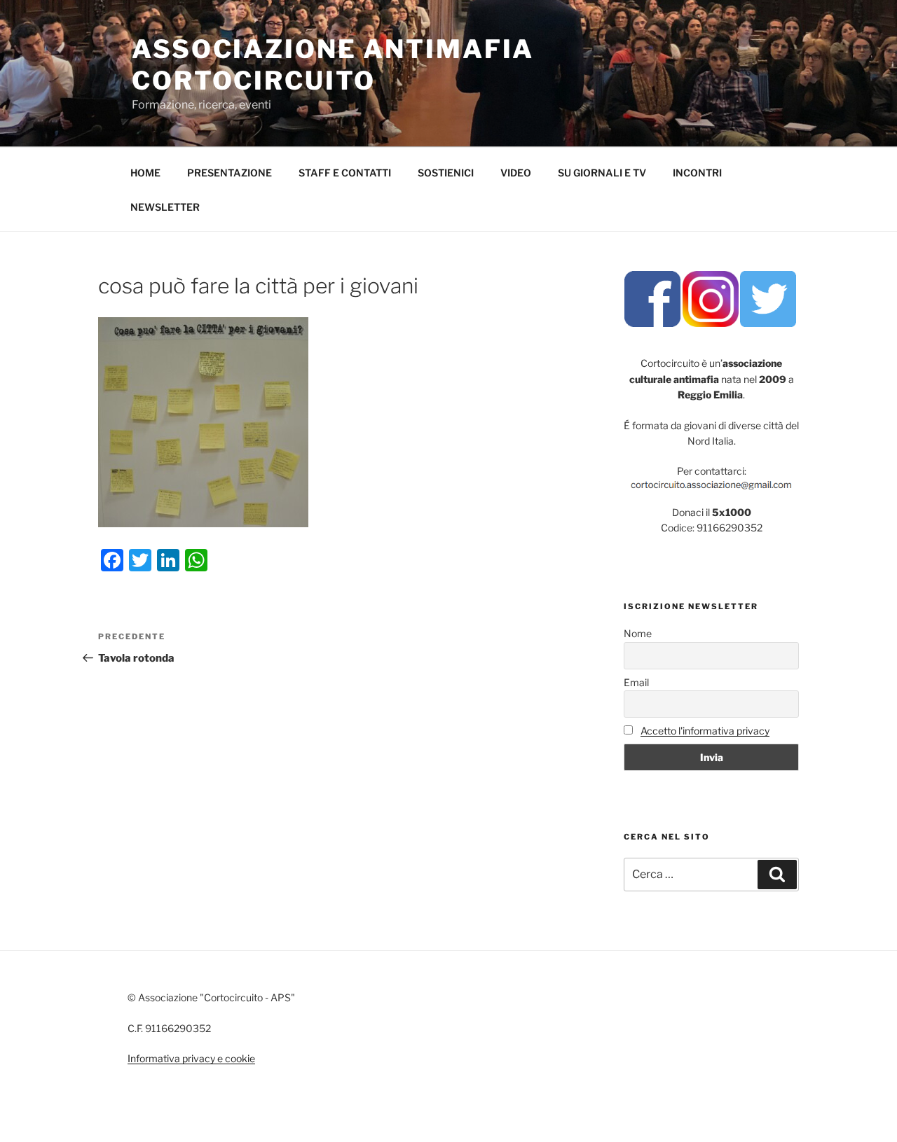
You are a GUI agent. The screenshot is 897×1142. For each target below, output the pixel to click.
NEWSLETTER (165, 207)
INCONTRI (697, 173)
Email (636, 682)
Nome (638, 633)
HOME (145, 173)
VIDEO (515, 173)
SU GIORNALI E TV (602, 173)
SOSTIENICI (446, 173)
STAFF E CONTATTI (345, 173)
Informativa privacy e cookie (191, 1058)
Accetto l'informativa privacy (705, 731)
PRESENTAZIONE (229, 173)
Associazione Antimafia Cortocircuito (333, 65)
